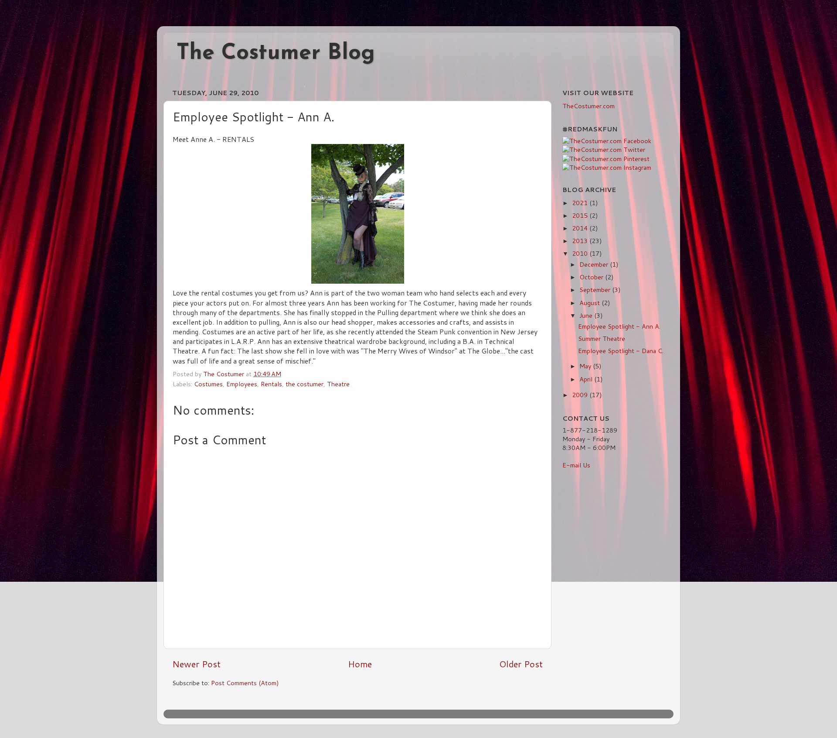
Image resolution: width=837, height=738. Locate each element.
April (586, 379)
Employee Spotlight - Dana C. (620, 350)
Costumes (208, 383)
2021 (580, 202)
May (586, 366)
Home (360, 664)
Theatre (338, 383)
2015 (580, 215)
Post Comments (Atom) (245, 682)
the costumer (304, 383)
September (595, 289)
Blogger (492, 713)
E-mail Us (576, 465)
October (592, 276)
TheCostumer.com (588, 105)
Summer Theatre (601, 338)
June (586, 315)
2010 (580, 253)
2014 (580, 228)
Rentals (271, 383)
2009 (580, 394)
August (590, 302)
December (594, 264)
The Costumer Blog (276, 53)
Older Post (521, 664)
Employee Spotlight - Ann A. (619, 326)
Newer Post (196, 664)
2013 (580, 240)
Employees (241, 383)
